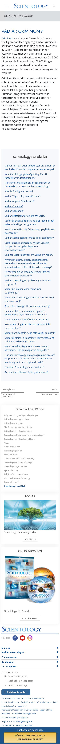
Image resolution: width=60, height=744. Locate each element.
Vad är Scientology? (12, 652)
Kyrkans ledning (11, 470)
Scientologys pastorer (13, 450)
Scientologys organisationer (15, 466)
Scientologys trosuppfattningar (16, 419)
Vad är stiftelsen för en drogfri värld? (25, 215)
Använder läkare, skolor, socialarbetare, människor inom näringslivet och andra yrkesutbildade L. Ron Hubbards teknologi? (28, 263)
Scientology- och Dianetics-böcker (18, 431)
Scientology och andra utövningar (18, 462)
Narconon (5, 713)
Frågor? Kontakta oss (17, 676)
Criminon (6, 38)
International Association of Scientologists (19, 710)
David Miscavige (28, 702)
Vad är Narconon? (14, 210)
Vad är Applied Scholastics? (19, 201)
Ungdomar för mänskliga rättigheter (17, 721)
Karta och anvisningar (17, 685)
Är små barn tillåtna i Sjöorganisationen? (26, 372)
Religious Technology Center (16, 474)
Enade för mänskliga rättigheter (15, 717)
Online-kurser (9, 657)
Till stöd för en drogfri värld (24, 713)
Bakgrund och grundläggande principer (21, 415)
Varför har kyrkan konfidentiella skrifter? (26, 319)
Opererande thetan (12, 446)
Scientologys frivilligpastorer (13, 706)
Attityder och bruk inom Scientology (19, 458)
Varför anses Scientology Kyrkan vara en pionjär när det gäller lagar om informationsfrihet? (27, 246)
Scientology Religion (10, 702)
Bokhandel (7, 661)
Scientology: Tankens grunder (20, 532)
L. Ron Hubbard (8, 698)
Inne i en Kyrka (10, 454)
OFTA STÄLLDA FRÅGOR (30, 409)
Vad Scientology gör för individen (18, 427)
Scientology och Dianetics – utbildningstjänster (24, 434)
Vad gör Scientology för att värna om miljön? (29, 254)
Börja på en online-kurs (46, 702)
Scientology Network (34, 698)
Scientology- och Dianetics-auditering (19, 439)
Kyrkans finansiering (12, 482)
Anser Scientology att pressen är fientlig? (27, 306)
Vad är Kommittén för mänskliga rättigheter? (29, 237)
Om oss (5, 647)
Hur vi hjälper (8, 666)
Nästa (54, 389)
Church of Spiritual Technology (17, 478)
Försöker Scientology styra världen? (24, 367)
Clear (6, 442)
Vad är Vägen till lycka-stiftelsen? (23, 196)
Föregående (9, 389)
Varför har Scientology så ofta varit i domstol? (30, 332)
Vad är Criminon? (14, 206)
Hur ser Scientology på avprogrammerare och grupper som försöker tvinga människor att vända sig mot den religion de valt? (30, 358)
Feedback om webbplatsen (20, 680)
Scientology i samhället (14, 486)
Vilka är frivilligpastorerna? (19, 191)
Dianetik (20, 698)
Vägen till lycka (46, 710)
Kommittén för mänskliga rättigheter (17, 725)
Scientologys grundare (13, 423)
